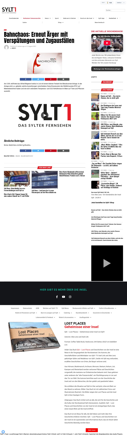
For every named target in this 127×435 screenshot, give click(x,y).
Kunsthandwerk (81, 313)
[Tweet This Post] (38, 79)
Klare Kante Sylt (27, 156)
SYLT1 (14, 48)
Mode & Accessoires (66, 317)
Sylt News (65, 308)
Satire (25, 22)
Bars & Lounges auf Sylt (49, 313)
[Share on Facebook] (26, 79)
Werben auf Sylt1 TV (50, 308)
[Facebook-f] (57, 296)
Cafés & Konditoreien (106, 308)
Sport (57, 18)
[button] (44, 115)
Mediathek (112, 18)
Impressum (15, 308)
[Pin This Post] (51, 79)
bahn (18, 156)
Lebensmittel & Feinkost (44, 317)
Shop (60, 22)
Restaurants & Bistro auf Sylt (83, 308)
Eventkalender (14, 18)
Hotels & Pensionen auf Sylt (25, 313)
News (47, 18)
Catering (67, 313)
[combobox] (115, 10)
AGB (37, 308)
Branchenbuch (99, 22)
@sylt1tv (94, 77)
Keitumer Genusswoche (31, 18)
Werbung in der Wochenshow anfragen (107, 69)
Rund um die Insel (86, 18)
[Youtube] (63, 296)
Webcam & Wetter (69, 18)
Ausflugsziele (84, 317)
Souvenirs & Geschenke (101, 313)
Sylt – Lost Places (83, 350)
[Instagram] (70, 296)
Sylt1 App (101, 18)
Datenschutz (27, 308)
